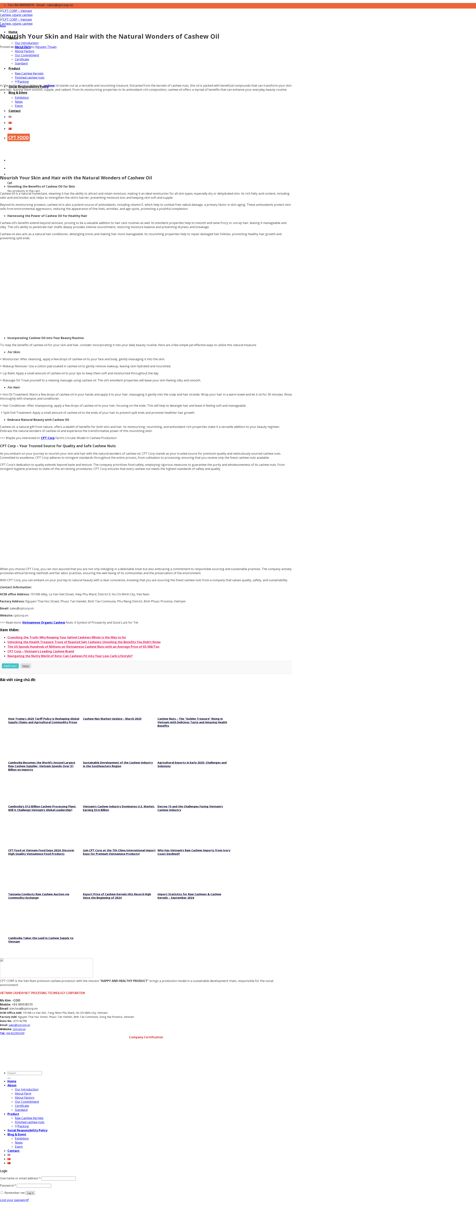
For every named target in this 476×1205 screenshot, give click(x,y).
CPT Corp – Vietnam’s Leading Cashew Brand (40, 651)
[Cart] (8, 174)
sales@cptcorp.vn (19, 1025)
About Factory (24, 51)
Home (11, 1081)
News (3, 26)
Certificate (22, 59)
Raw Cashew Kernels (29, 73)
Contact (13, 1151)
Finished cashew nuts (29, 77)
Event (19, 1147)
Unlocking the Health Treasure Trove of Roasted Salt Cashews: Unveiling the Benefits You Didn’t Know (84, 642)
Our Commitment (27, 55)
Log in (30, 1193)
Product (14, 68)
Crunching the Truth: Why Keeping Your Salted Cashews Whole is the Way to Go (66, 637)
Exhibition (22, 1138)
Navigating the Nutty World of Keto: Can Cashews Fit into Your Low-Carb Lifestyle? (70, 656)
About (12, 1085)
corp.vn (21, 1029)
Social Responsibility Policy (27, 1130)
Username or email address (20, 1178)
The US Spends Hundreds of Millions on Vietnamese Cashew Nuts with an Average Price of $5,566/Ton (83, 647)
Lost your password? (14, 1200)
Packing (22, 82)
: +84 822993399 (14, 1033)
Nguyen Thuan (46, 47)
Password (8, 1185)
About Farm (23, 1093)
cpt (15, 1029)
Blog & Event (18, 93)
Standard (21, 63)
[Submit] (8, 1078)
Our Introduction (26, 43)
